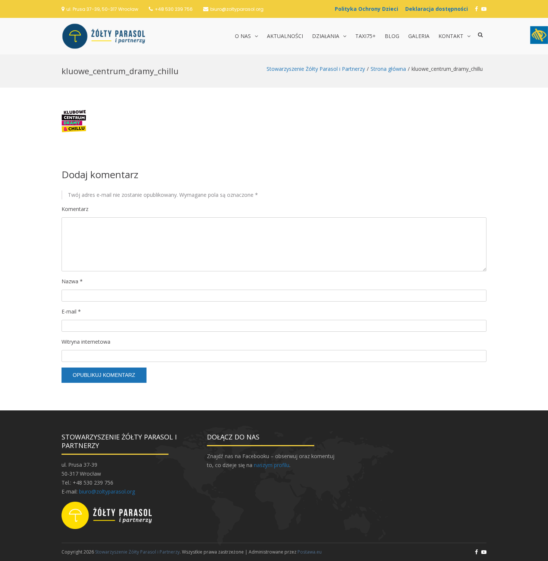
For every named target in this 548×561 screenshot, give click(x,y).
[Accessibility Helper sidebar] (539, 35)
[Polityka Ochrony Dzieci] (368, 8)
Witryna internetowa (86, 341)
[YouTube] (483, 8)
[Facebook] (476, 8)
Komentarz (75, 208)
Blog (392, 36)
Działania (325, 36)
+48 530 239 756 (174, 9)
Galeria (418, 36)
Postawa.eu (309, 552)
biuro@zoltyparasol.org (237, 9)
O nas (243, 36)
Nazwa (72, 281)
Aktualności (285, 36)
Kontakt (450, 36)
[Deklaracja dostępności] (438, 8)
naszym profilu (271, 465)
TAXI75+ (365, 36)
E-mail (71, 311)
